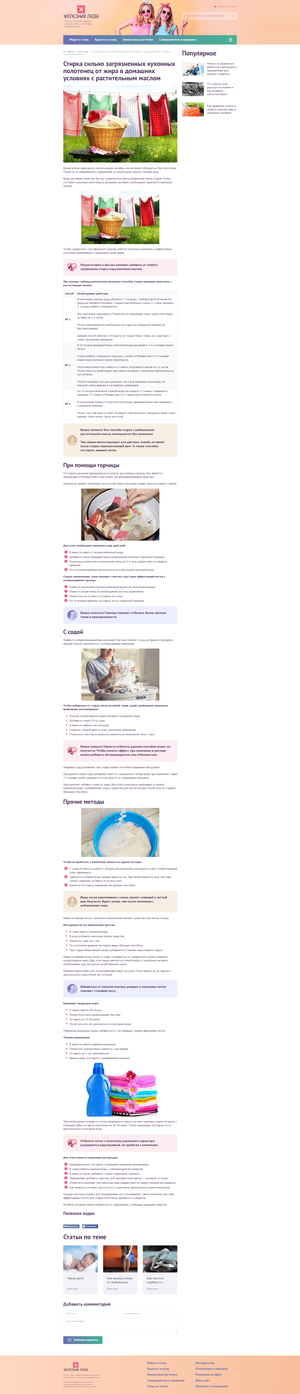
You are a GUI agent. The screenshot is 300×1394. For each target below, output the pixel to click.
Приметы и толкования (211, 1386)
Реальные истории (208, 1374)
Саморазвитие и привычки (178, 39)
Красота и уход (106, 39)
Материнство (204, 1363)
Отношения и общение (211, 1369)
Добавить (227, 6)
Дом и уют (73, 1288)
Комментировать (86, 1340)
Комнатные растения (138, 39)
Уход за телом (157, 1386)
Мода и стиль (79, 39)
